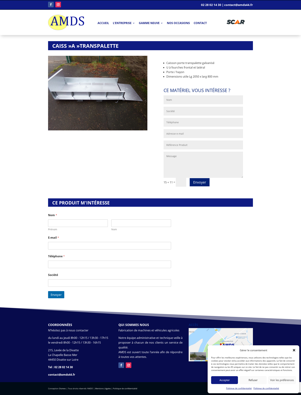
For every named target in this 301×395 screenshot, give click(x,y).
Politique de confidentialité (239, 388)
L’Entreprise (122, 23)
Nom (114, 229)
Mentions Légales (103, 388)
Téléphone (56, 256)
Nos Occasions (178, 23)
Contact (200, 23)
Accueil (103, 23)
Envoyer (199, 182)
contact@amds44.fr (61, 375)
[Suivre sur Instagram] (58, 4)
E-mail (53, 237)
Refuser (253, 380)
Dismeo (62, 388)
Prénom (52, 229)
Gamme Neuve (149, 23)
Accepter (224, 380)
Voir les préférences (282, 380)
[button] (294, 350)
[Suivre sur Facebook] (51, 4)
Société (53, 275)
